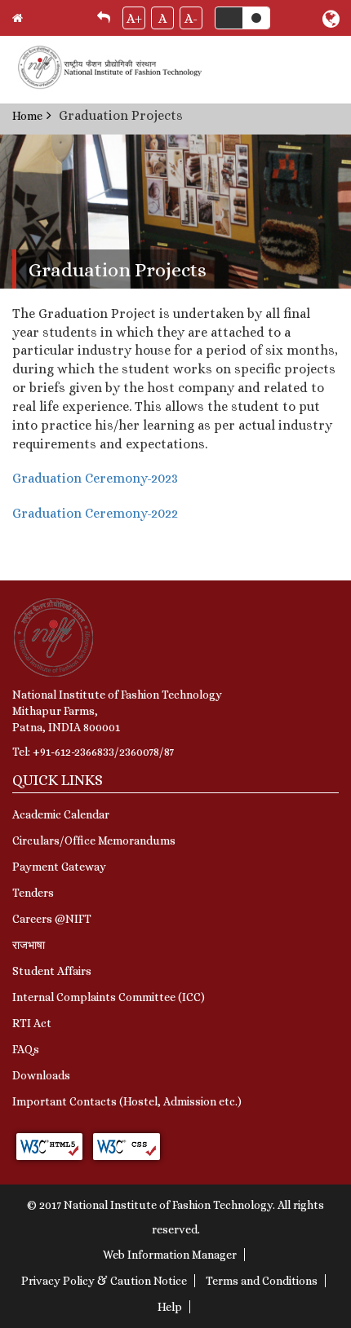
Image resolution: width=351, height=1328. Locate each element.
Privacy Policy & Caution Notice (104, 1280)
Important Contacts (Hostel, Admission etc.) (127, 1101)
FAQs (25, 1049)
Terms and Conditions (262, 1280)
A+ (134, 18)
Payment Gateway (59, 866)
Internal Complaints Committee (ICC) (108, 997)
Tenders (33, 892)
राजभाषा (28, 944)
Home (27, 115)
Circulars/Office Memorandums (94, 840)
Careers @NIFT (51, 918)
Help (170, 1306)
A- (191, 18)
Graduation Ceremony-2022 (95, 513)
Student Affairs (51, 970)
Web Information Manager (170, 1254)
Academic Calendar (60, 814)
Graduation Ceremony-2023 (95, 478)
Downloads (41, 1075)
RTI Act (31, 1023)
